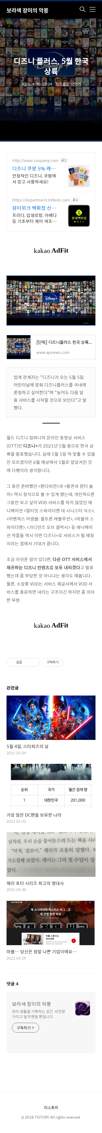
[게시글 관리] (33, 662)
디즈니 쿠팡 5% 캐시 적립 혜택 (33, 168)
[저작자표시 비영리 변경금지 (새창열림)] (70, 662)
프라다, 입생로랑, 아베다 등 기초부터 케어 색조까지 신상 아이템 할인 (34, 218)
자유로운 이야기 (68, 84)
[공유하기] (27, 662)
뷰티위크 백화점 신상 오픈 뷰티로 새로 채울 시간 (34, 208)
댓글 (12, 983)
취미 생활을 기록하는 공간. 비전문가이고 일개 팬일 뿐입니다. (38, 1013)
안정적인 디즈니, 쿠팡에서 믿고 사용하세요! (34, 178)
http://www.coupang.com (35, 160)
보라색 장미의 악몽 (27, 10)
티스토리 (51, 1107)
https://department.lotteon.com (41, 200)
